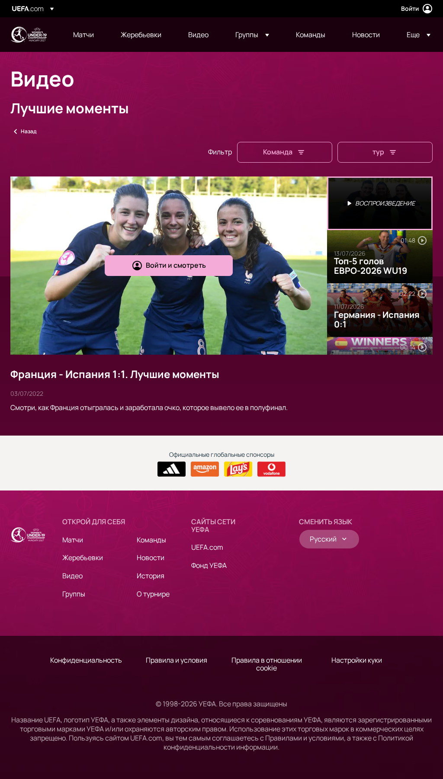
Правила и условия (176, 660)
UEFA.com (207, 547)
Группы (73, 594)
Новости (150, 557)
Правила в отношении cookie (266, 664)
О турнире (153, 594)
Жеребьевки (82, 557)
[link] (83, 34)
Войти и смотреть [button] (176, 265)
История (150, 575)
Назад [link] (28, 131)
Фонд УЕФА (209, 565)
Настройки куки (356, 660)
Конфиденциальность (86, 660)
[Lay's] (238, 469)
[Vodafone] (271, 469)
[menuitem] (86, 34)
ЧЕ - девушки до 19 (28, 34)
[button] (252, 34)
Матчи (72, 540)
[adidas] (171, 469)
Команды (151, 540)
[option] (380, 203)
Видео (72, 575)
